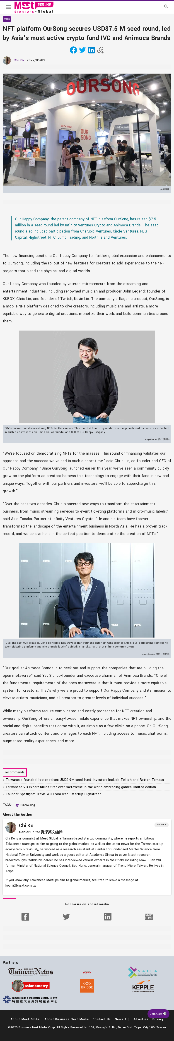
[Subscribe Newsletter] (149, 917)
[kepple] (143, 986)
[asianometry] (31, 986)
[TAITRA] (31, 999)
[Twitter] (66, 917)
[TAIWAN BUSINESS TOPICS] (87, 972)
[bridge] (87, 986)
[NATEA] (143, 972)
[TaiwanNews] (31, 972)
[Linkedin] (108, 917)
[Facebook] (25, 917)
